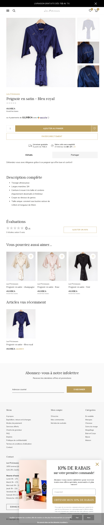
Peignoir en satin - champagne (20, 287)
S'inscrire (54, 416)
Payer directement (52, 136)
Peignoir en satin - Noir (79, 287)
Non (88, 518)
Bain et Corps (90, 433)
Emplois (9, 437)
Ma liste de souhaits (58, 423)
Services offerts (12, 426)
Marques (88, 420)
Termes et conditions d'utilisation (19, 444)
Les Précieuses (13, 94)
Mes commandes (57, 420)
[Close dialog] (97, 464)
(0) (18, 103)
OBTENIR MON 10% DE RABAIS (74, 499)
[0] (96, 10)
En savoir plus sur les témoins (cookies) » (52, 522)
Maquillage (89, 430)
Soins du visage (91, 426)
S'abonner (79, 389)
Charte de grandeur (14, 430)
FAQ (8, 433)
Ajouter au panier (53, 128)
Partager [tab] (75, 155)
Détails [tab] (29, 155)
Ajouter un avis (80, 230)
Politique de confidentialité (16, 440)
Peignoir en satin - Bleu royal (19, 344)
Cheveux (88, 423)
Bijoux (87, 437)
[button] (8, 10)
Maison (88, 440)
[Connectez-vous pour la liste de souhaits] (94, 128)
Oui (77, 518)
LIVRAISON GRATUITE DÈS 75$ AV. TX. (52, 3)
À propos (10, 416)
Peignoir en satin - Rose (48, 287)
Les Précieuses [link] (12, 463)
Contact (9, 447)
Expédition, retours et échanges (18, 420)
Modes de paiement (14, 423)
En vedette (89, 416)
